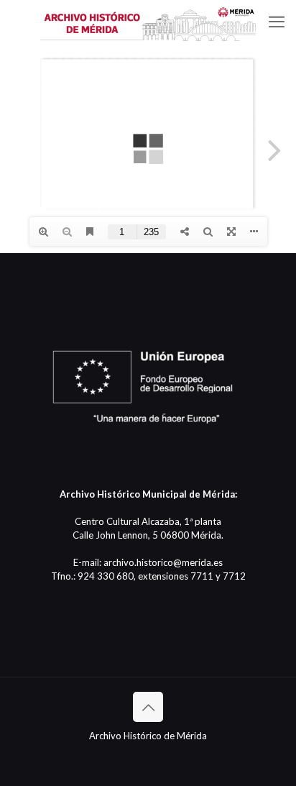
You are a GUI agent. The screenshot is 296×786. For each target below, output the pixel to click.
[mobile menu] (276, 21)
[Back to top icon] (148, 707)
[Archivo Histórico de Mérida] (148, 22)
